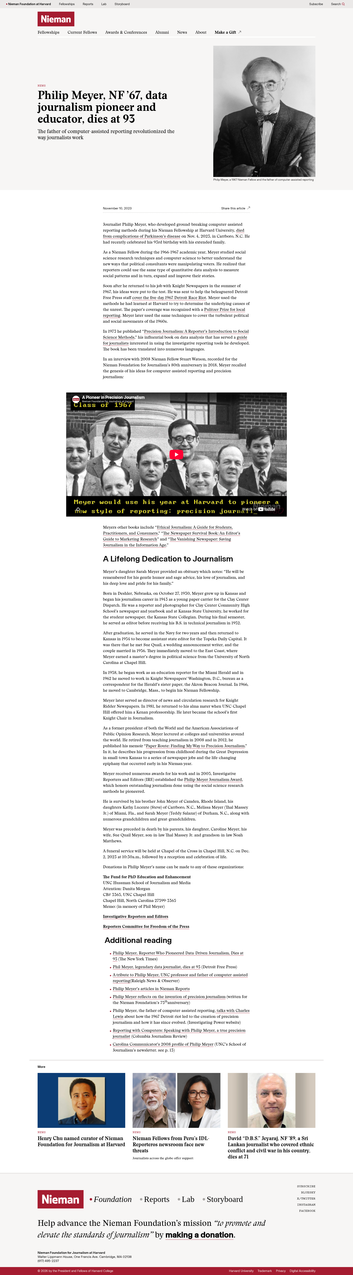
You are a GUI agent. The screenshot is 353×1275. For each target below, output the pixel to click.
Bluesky (308, 1192)
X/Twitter (306, 1198)
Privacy (281, 1271)
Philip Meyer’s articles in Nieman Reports (151, 989)
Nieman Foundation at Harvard (29, 4)
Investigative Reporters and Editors (135, 917)
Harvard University (241, 1271)
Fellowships (67, 4)
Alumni (162, 33)
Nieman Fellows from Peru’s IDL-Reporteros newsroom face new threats (171, 1145)
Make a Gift (225, 33)
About (201, 33)
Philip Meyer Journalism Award (213, 780)
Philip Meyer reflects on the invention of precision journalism (169, 997)
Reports (88, 4)
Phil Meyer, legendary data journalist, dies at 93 (156, 967)
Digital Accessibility (302, 1271)
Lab (103, 4)
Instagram (306, 1204)
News (182, 33)
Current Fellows (82, 33)
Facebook (307, 1210)
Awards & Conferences (126, 33)
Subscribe (316, 4)
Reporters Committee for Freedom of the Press (146, 927)
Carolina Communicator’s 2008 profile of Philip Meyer (163, 1045)
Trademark (265, 1271)
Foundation (113, 1199)
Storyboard (122, 4)
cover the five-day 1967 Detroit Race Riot (169, 298)
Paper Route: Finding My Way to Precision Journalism (195, 746)
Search (336, 4)
